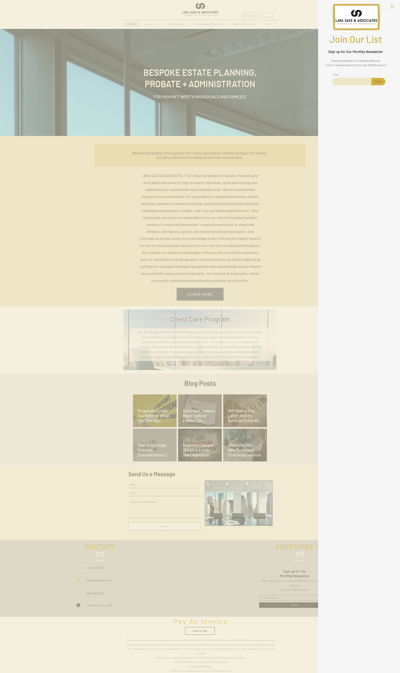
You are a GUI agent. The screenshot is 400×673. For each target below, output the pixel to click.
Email (335, 74)
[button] (392, 6)
